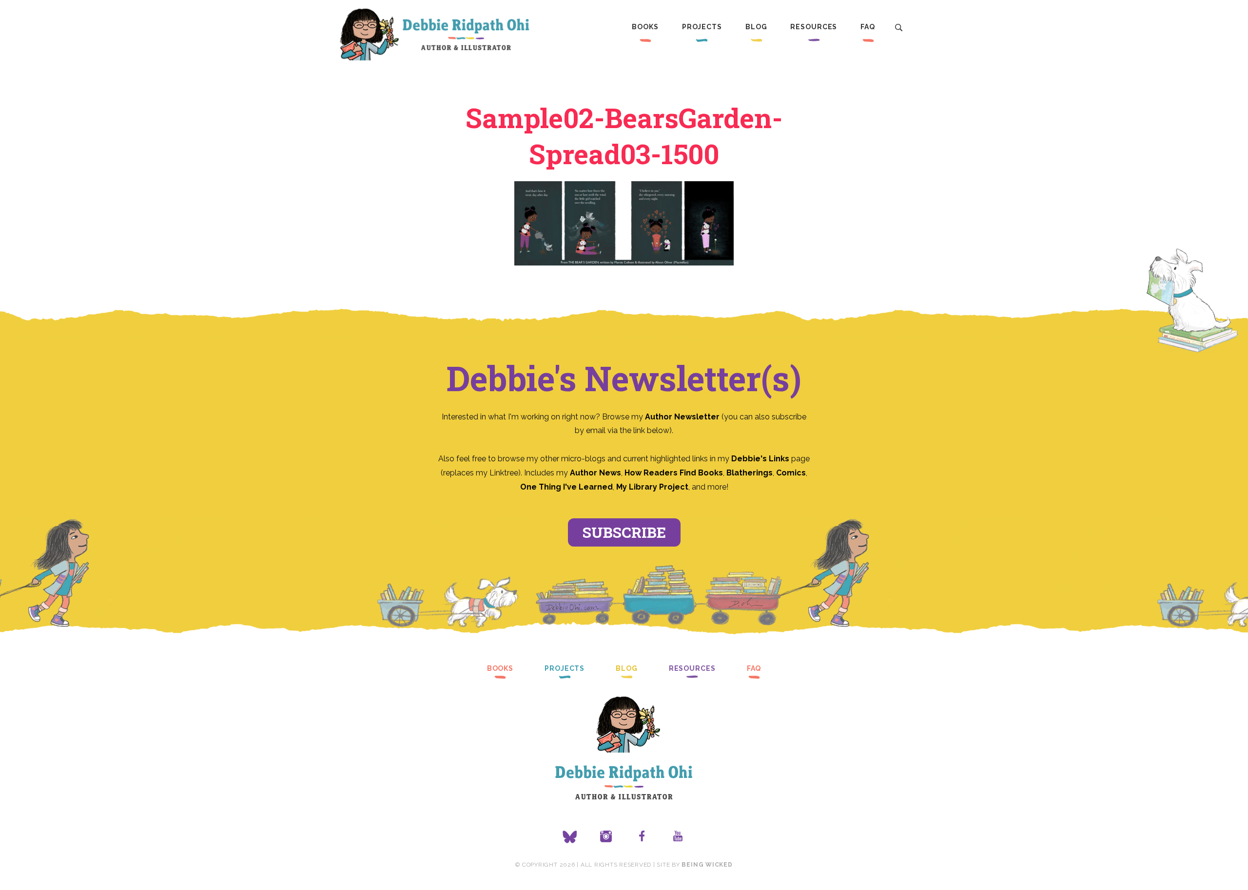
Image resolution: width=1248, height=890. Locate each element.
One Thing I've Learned (566, 487)
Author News (595, 472)
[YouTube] (678, 837)
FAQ (867, 27)
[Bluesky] (570, 837)
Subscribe (624, 532)
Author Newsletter (683, 416)
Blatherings (749, 472)
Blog (756, 27)
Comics (791, 472)
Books (645, 27)
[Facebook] (642, 837)
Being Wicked (707, 864)
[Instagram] (606, 837)
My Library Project (652, 487)
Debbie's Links (760, 458)
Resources (813, 27)
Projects (702, 27)
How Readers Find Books (673, 472)
